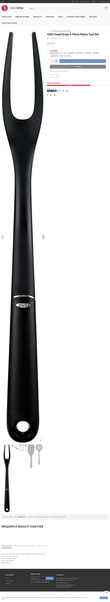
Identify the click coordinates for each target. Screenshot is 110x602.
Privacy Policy (9, 581)
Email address (36, 578)
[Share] (47, 95)
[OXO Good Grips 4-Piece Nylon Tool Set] (23, 237)
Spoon (61, 56)
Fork (60, 53)
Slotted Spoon (96, 53)
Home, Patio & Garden (9, 23)
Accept (103, 598)
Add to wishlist (55, 77)
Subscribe (50, 578)
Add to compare (55, 74)
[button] (2, 237)
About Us (8, 583)
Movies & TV (37, 17)
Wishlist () (86, 1)
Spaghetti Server (54, 56)
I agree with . (60, 71)
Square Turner (67, 56)
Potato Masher (79, 53)
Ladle (64, 53)
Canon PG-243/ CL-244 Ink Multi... (18, 594)
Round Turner (88, 53)
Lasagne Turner (71, 53)
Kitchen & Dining (42, 517)
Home (7, 578)
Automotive (50, 17)
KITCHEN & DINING (59, 517)
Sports (60, 17)
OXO (10, 517)
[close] (26, 592)
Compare (76, 1)
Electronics (93, 17)
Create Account (104, 1)
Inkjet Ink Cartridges (22, 17)
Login (94, 1)
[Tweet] (51, 95)
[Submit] (79, 8)
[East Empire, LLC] (13, 8)
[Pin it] (54, 95)
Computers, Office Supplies (76, 17)
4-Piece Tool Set (54, 53)
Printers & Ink (6, 17)
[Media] (41, 440)
